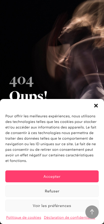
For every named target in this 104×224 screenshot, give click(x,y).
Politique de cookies (23, 218)
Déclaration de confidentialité (69, 218)
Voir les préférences (52, 205)
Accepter (52, 176)
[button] (96, 105)
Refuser (52, 191)
